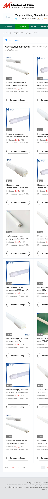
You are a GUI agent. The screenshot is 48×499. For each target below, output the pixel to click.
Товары (23, 26)
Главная (8, 26)
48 (24, 467)
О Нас (33, 26)
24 (13, 468)
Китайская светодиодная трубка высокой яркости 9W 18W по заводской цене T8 (17, 443)
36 (18, 467)
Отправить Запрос (18, 100)
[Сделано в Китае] (19, 5)
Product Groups (13, 40)
